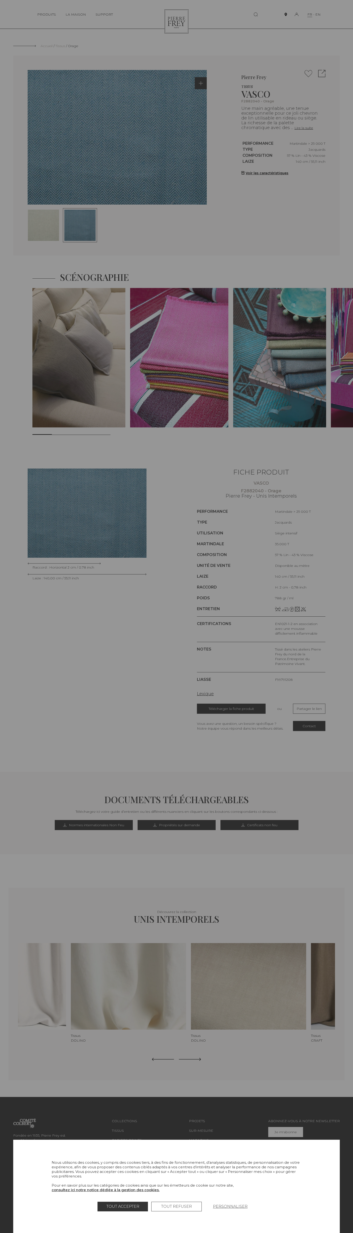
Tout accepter (122, 1206)
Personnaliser (230, 1206)
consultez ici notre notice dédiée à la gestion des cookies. (105, 1190)
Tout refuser (176, 1206)
